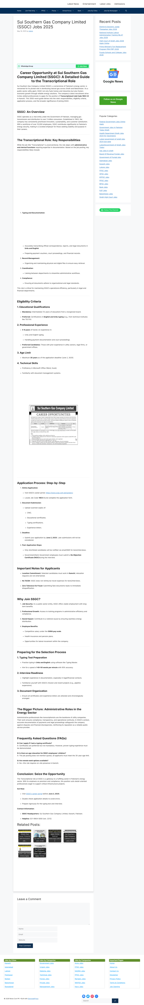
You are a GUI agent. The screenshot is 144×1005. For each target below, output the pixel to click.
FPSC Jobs (103, 171)
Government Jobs (47, 963)
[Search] (115, 1000)
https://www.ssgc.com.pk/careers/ (59, 493)
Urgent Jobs (44, 967)
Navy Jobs (79, 987)
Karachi (8, 963)
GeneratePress (33, 999)
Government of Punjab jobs (110, 157)
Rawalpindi (9, 987)
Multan (7, 979)
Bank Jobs (103, 187)
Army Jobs (79, 963)
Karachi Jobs (104, 164)
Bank (79, 11)
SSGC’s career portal (34, 794)
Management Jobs (47, 987)
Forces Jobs (44, 979)
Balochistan (9, 983)
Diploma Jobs (45, 971)
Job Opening (115, 987)
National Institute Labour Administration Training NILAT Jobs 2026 (111, 35)
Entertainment (89, 4)
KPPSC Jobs (104, 177)
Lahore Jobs (104, 167)
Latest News (73, 4)
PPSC (43, 11)
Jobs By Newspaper (111, 11)
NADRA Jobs (80, 971)
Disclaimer (114, 975)
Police (54, 11)
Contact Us (114, 971)
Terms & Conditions (117, 983)
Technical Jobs (46, 975)
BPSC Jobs (103, 184)
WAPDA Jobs (80, 983)
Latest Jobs (105, 4)
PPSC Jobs (103, 181)
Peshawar (9, 975)
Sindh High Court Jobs (108, 197)
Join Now (83, 66)
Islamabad (9, 967)
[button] (126, 11)
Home (19, 11)
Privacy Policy (115, 979)
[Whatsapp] (96, 996)
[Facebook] (84, 996)
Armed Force (66, 11)
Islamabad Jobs (105, 161)
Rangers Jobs (80, 979)
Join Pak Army (30, 11)
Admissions (119, 4)
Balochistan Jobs (106, 194)
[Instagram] (92, 996)
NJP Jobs (103, 191)
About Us (113, 967)
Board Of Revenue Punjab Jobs (111, 154)
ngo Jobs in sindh (106, 151)
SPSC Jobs (103, 174)
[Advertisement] (53, 49)
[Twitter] (88, 996)
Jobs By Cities (92, 11)
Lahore (7, 971)
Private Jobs (45, 983)
